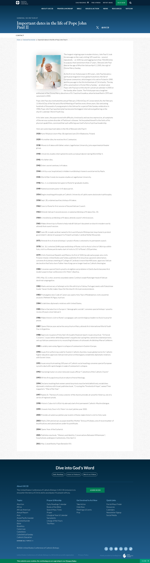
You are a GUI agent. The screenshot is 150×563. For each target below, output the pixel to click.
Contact (20, 35)
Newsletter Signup (113, 512)
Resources (110, 507)
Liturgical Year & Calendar (57, 515)
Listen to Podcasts (73, 474)
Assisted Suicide (23, 521)
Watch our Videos (89, 474)
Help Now (121, 2)
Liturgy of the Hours (55, 521)
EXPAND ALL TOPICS (24, 540)
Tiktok (131, 549)
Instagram (126, 549)
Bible (19, 523)
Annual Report (22, 512)
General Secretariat (29, 40)
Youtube (116, 549)
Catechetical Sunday (25, 534)
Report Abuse (108, 2)
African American (23, 510)
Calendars (110, 510)
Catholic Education (24, 537)
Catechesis (21, 532)
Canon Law (21, 529)
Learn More (95, 490)
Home (19, 40)
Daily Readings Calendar (88, 3)
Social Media (111, 515)
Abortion (20, 504)
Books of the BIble (54, 507)
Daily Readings (81, 2)
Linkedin (121, 549)
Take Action (81, 504)
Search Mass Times (54, 510)
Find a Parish (96, 2)
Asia (18, 515)
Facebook (111, 549)
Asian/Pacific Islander (25, 518)
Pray (78, 512)
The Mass (50, 523)
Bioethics (20, 526)
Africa (19, 507)
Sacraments (51, 518)
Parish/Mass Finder (114, 504)
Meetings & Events (84, 510)
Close (144, 561)
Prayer (49, 512)
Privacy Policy (83, 555)
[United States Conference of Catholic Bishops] (22, 3)
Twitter (106, 549)
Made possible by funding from (110, 555)
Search (130, 3)
